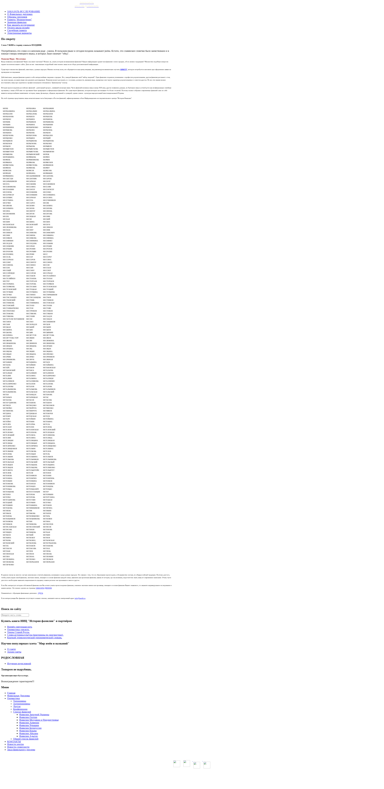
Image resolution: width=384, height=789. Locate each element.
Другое (17, 706)
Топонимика (19, 701)
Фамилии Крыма (28, 730)
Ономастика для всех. (18, 629)
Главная (11, 693)
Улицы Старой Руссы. (18, 632)
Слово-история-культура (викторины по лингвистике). (35, 635)
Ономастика (13, 698)
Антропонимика (21, 703)
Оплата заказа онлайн (18, 27)
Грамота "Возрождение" (19, 19)
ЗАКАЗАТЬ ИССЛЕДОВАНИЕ (23, 11)
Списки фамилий (22, 712)
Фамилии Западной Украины (34, 714)
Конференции (20, 709)
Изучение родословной (19, 663)
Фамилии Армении (29, 722)
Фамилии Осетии (28, 717)
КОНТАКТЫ (14, 741)
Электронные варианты (19, 33)
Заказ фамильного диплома (21, 749)
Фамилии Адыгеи (28, 736)
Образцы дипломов (17, 17)
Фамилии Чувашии (29, 725)
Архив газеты (14, 652)
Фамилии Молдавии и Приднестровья (38, 720)
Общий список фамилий (25, 739)
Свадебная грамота (17, 30)
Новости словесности (18, 747)
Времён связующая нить (19, 627)
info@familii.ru (80, 598)
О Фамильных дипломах (20, 14)
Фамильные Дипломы (18, 695)
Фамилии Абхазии (28, 733)
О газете (11, 649)
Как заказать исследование (21, 25)
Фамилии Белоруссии (30, 728)
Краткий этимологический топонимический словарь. (34, 637)
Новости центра (15, 744)
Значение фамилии (17, 22)
